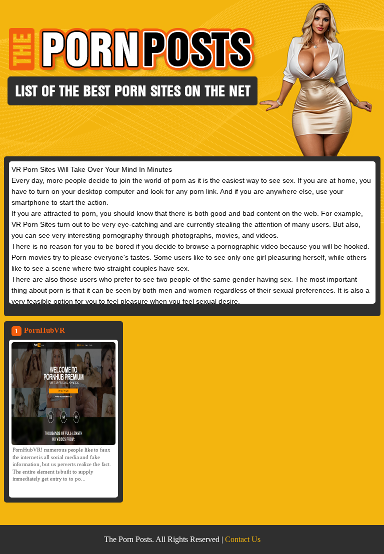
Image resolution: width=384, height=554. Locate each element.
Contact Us (242, 539)
